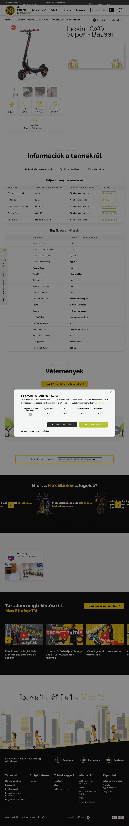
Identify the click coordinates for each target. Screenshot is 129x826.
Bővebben (99, 403)
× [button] (111, 392)
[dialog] (64, 413)
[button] (35, 431)
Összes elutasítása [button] (62, 424)
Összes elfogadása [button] (93, 424)
